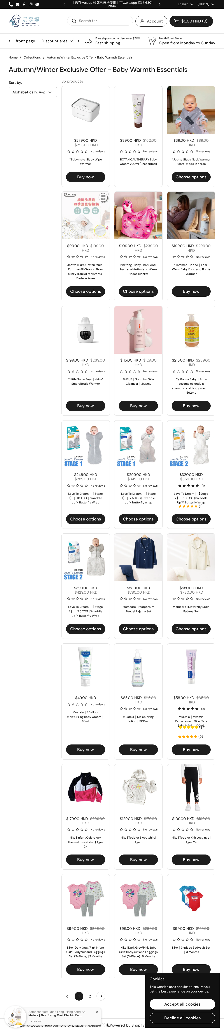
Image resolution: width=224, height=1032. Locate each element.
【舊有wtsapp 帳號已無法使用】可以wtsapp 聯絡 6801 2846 (112, 4)
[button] (191, 21)
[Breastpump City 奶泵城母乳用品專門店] (25, 21)
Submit (72, 20)
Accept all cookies (182, 1004)
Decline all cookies (182, 1018)
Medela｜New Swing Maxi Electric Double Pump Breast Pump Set (55, 1015)
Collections (32, 57)
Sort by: (15, 82)
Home (13, 57)
